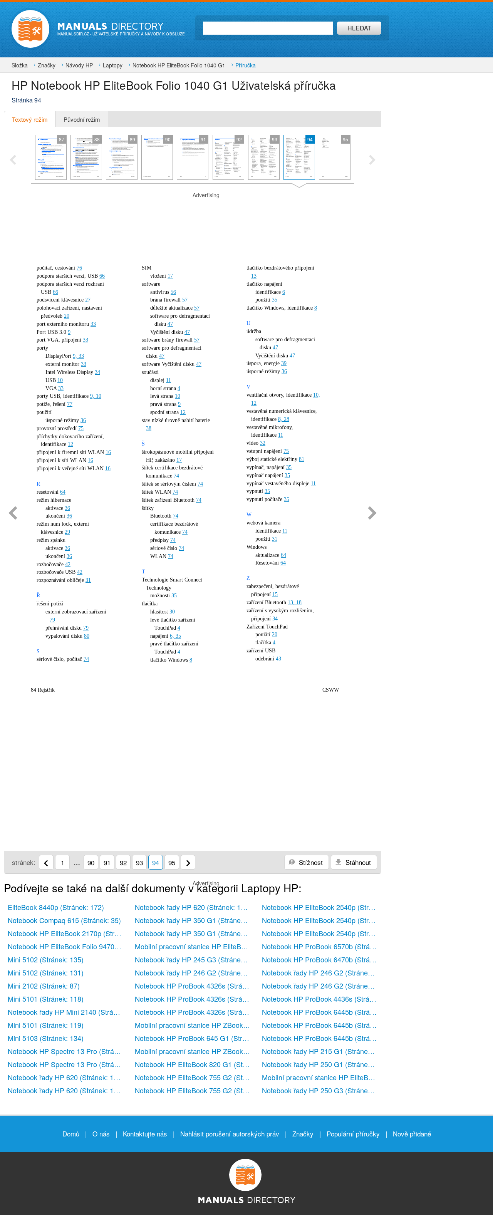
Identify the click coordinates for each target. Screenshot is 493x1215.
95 (171, 862)
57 (185, 300)
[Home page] (30, 29)
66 (102, 276)
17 (170, 276)
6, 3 (174, 636)
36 (83, 420)
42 (67, 564)
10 (60, 380)
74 (86, 659)
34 (97, 372)
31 (88, 580)
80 (86, 636)
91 (107, 862)
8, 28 (283, 419)
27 (88, 300)
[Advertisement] (192, 208)
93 (139, 862)
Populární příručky (353, 1133)
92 (123, 862)
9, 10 (95, 396)
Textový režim (30, 119)
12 (70, 444)
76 (79, 268)
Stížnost (310, 862)
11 (168, 380)
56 (173, 292)
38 (148, 428)
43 (278, 659)
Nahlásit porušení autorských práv (229, 1133)
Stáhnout (357, 862)
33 (93, 324)
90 (90, 862)
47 (170, 324)
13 (254, 276)
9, (76, 356)
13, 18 (295, 602)
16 (108, 452)
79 (52, 620)
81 (301, 459)
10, (316, 395)
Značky (303, 1133)
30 (172, 612)
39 (284, 363)
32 (262, 443)
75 (81, 428)
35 (174, 595)
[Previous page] (13, 513)
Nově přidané (412, 1133)
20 (66, 316)
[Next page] (372, 513)
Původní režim (82, 119)
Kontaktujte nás (145, 1133)
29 (67, 532)
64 (62, 492)
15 (275, 594)
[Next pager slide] (372, 160)
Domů (70, 1133)
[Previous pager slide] (13, 160)
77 (69, 404)
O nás (101, 1133)
